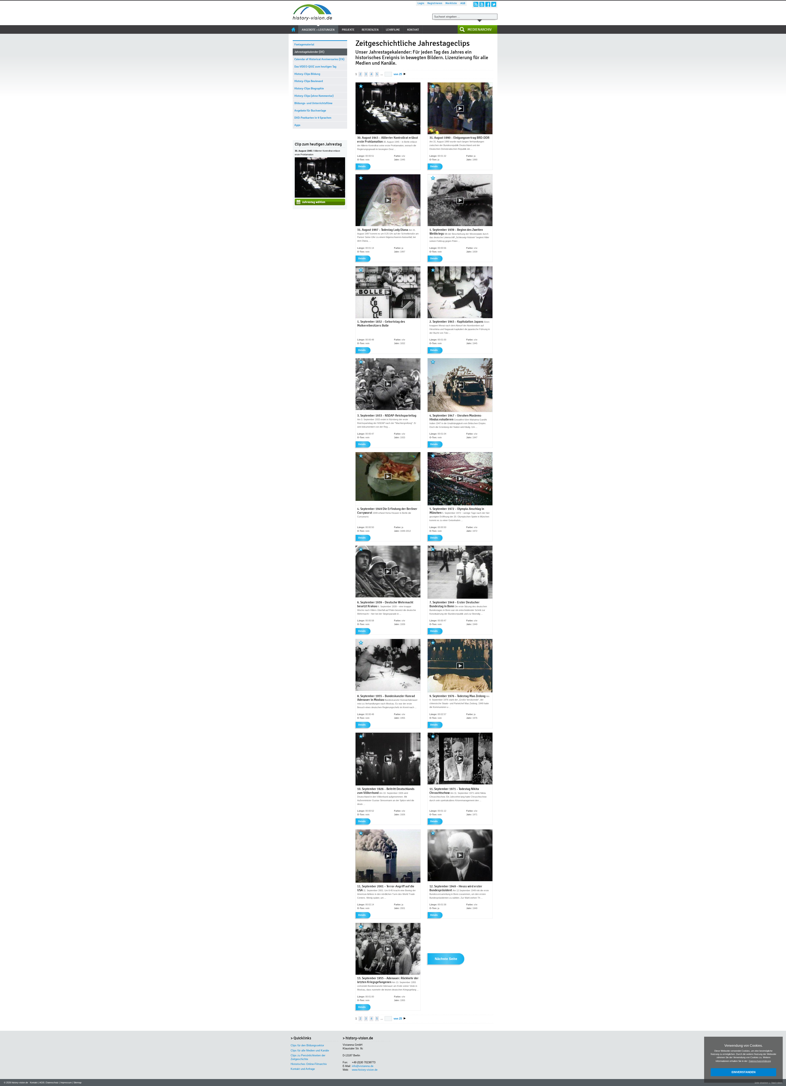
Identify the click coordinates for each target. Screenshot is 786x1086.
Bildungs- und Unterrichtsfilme (313, 103)
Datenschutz (52, 1082)
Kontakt (33, 1082)
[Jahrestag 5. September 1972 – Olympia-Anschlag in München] (460, 504)
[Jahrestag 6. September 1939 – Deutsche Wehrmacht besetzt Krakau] (388, 596)
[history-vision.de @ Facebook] (487, 4)
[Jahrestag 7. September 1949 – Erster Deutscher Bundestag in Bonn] (460, 598)
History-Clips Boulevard (308, 81)
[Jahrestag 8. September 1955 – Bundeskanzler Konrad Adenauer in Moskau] (388, 690)
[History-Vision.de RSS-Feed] (475, 4)
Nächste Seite (446, 959)
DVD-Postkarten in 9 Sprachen (312, 117)
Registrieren (434, 3)
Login (421, 3)
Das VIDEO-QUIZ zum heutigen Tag (315, 66)
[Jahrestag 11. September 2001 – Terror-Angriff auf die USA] (388, 882)
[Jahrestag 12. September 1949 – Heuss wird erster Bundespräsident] (460, 880)
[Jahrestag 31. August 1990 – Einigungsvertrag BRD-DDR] (460, 133)
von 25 (398, 74)
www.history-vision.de (364, 1069)
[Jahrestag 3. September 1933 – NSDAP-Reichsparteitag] (388, 409)
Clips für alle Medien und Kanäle (310, 1050)
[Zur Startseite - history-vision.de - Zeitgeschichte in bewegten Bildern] (310, 19)
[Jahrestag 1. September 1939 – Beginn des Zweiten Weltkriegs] (460, 225)
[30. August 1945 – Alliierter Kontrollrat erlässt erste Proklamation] (320, 196)
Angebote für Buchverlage (310, 110)
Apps (297, 125)
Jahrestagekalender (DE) (309, 52)
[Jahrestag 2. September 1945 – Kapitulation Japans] (460, 317)
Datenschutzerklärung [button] (760, 1061)
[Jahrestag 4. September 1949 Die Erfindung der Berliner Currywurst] (388, 500)
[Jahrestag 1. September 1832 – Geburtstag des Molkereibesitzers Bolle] (388, 317)
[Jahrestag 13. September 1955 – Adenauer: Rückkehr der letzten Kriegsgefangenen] (388, 974)
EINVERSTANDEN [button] (744, 1072)
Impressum (66, 1082)
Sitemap (77, 1082)
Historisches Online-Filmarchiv (309, 1064)
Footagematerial (304, 44)
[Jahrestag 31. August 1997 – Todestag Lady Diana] (388, 225)
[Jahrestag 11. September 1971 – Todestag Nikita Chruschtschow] (460, 783)
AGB (462, 3)
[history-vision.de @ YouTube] (481, 4)
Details (362, 166)
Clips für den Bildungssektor (307, 1045)
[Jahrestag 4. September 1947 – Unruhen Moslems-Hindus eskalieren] (460, 411)
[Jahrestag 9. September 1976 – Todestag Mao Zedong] (460, 691)
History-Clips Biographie (309, 88)
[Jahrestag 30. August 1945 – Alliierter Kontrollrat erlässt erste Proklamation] (388, 133)
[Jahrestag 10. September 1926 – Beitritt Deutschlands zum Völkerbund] (388, 784)
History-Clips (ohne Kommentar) (314, 96)
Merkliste (451, 3)
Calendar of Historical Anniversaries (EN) (319, 59)
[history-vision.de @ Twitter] (493, 4)
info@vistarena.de (362, 1066)
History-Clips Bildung (307, 74)
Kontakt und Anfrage (303, 1068)
